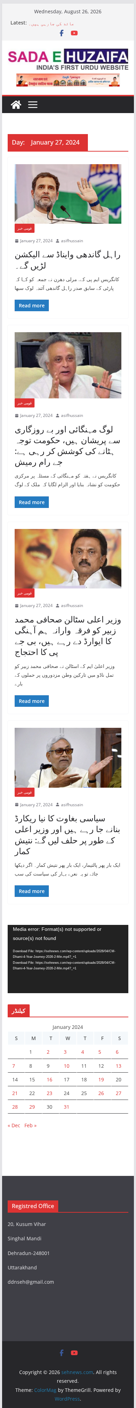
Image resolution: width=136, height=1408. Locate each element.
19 (101, 1079)
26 (101, 1093)
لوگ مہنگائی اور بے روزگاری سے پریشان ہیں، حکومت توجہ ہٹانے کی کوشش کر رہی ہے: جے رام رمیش (67, 445)
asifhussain (72, 241)
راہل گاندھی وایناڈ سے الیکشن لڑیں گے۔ (68, 259)
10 (66, 1065)
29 (32, 1106)
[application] (68, 959)
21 (15, 1093)
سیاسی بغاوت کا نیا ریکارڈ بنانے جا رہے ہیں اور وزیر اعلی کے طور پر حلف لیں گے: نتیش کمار (67, 834)
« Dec (14, 1125)
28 (15, 1106)
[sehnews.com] (16, 104)
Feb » (30, 1125)
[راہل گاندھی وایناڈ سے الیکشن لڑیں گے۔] (68, 194)
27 (118, 1093)
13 (118, 1065)
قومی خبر (24, 228)
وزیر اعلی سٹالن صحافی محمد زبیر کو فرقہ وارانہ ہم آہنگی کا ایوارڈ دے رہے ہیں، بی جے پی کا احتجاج (68, 635)
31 (66, 1106)
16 (49, 1079)
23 (49, 1093)
